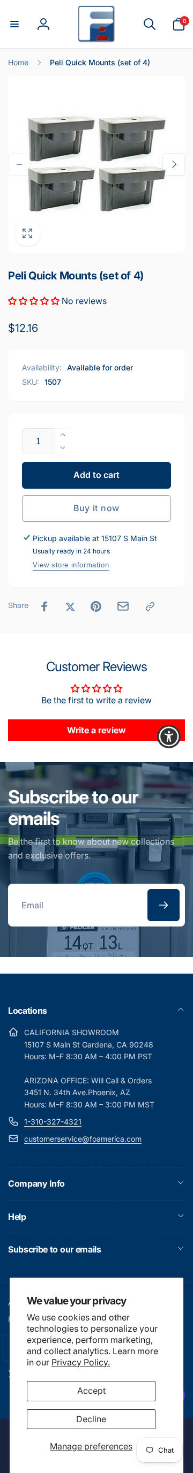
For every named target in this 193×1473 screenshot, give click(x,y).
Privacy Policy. (80, 1362)
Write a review (96, 730)
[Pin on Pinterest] (96, 606)
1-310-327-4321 (52, 1121)
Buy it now (96, 508)
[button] (14, 24)
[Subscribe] (163, 905)
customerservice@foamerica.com (83, 1138)
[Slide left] (19, 164)
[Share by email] (123, 606)
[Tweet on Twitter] (70, 606)
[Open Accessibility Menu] (169, 737)
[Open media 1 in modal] (96, 164)
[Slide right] (173, 164)
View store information (71, 565)
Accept (91, 1390)
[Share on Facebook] (44, 606)
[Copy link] (150, 606)
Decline (91, 1419)
